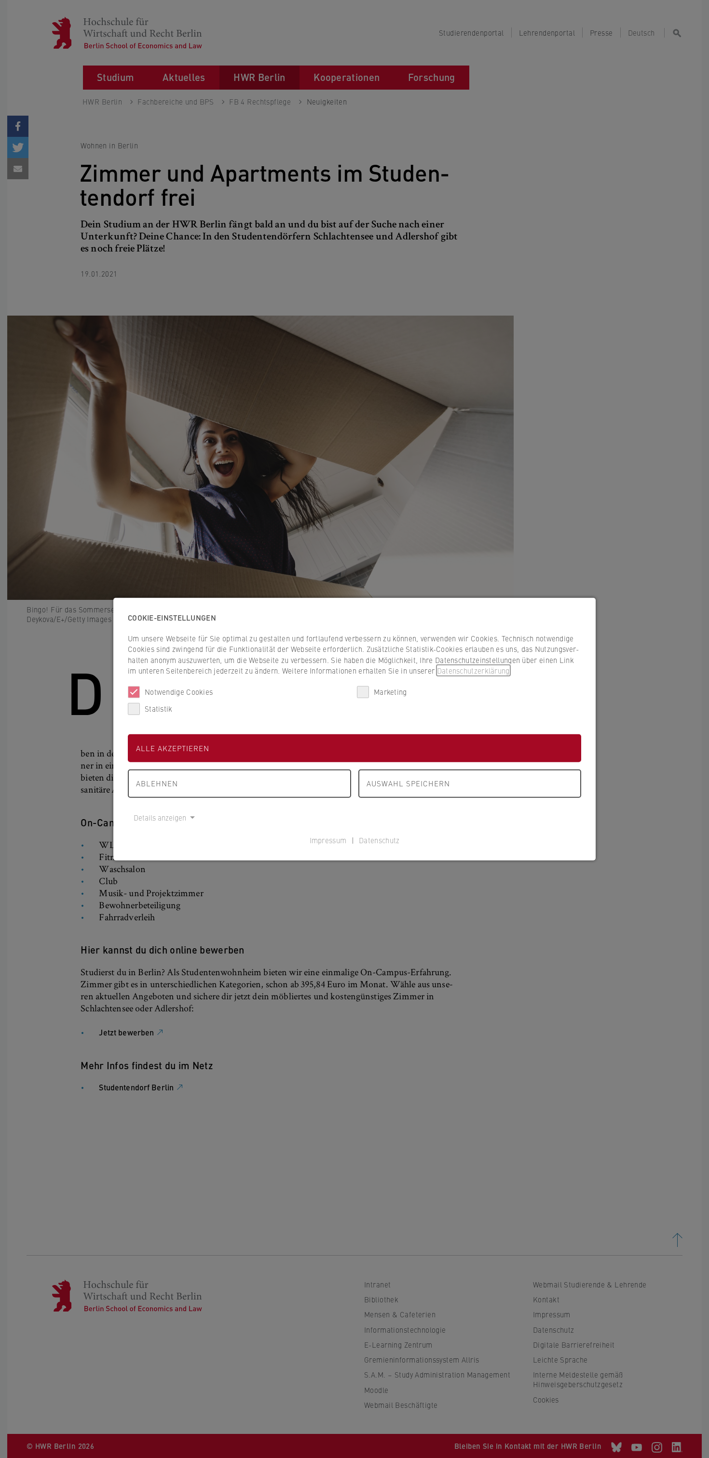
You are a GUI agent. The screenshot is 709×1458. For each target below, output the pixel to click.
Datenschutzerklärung (473, 670)
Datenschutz (379, 840)
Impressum (328, 840)
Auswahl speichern (408, 783)
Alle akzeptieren (172, 747)
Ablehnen (157, 783)
